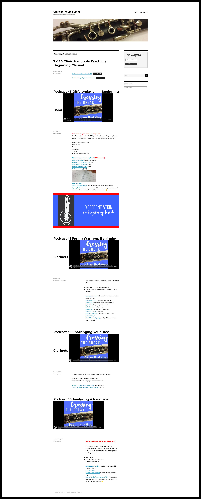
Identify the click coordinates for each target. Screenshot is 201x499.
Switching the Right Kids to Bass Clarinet (85, 387)
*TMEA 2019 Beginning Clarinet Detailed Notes (84, 78)
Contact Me (144, 12)
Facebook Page (76, 183)
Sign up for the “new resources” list (83, 188)
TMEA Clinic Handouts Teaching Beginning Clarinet (79, 63)
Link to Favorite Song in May (81, 162)
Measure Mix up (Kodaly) (80, 164)
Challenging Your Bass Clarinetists (83, 385)
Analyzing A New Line (92, 466)
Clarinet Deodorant (92, 313)
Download (97, 73)
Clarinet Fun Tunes (78, 160)
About (136, 12)
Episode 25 (89, 309)
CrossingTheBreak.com (66, 11)
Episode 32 (89, 302)
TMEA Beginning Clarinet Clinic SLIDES (82, 73)
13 (95, 311)
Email (126, 58)
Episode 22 (89, 305)
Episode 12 (89, 311)
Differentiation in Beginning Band (83, 158)
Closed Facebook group (79, 185)
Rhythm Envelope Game (79, 166)
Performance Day (77, 169)
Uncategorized (57, 73)
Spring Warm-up (91, 296)
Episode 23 (89, 307)
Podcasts (55, 280)
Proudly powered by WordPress (74, 492)
